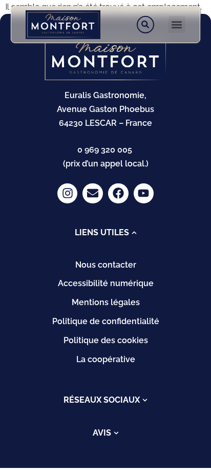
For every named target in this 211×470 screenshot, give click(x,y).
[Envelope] (92, 193)
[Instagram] (67, 193)
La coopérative (105, 359)
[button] (176, 24)
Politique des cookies (106, 340)
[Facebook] (118, 193)
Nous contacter (105, 265)
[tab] (105, 233)
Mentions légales (106, 302)
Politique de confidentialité (105, 321)
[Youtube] (144, 193)
